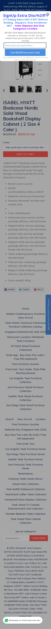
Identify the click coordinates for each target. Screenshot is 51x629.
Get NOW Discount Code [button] (25, 52)
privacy (25, 72)
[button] (47, 14)
